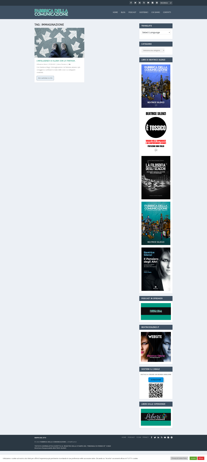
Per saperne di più (45, 78)
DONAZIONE (156, 380)
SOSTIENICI (143, 12)
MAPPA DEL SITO (40, 438)
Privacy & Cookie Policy (179, 458)
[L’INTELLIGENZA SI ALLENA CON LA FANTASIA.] (59, 43)
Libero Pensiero (62, 64)
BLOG (123, 12)
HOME (115, 12)
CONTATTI (167, 12)
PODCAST (132, 12)
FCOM (138, 437)
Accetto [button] (193, 458)
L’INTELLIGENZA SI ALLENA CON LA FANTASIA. (56, 61)
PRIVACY (146, 437)
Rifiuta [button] (201, 458)
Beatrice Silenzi (42, 64)
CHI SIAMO (155, 12)
